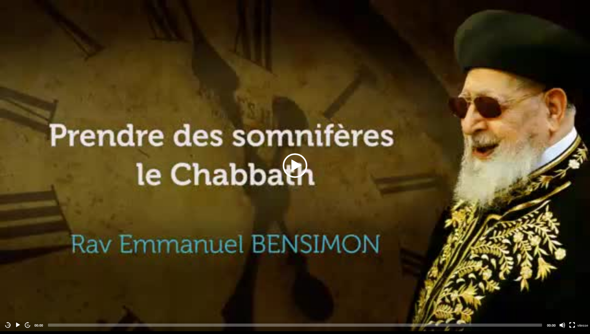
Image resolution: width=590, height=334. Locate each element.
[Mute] (562, 325)
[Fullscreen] (572, 325)
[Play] (18, 325)
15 (27, 325)
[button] (295, 165)
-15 (8, 325)
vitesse (582, 325)
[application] (295, 165)
